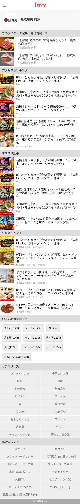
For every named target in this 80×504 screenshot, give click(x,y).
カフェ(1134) (53, 347)
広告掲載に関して (20, 471)
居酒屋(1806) (11, 337)
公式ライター (60, 471)
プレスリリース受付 (60, 464)
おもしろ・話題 (20, 419)
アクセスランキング (15, 70)
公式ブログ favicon (20, 487)
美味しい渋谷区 (60, 434)
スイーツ (60, 419)
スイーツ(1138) (31, 347)
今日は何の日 (60, 373)
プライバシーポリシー (20, 456)
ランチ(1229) (32, 337)
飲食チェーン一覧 (60, 479)
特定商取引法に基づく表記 (60, 456)
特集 (20, 381)
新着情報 (20, 388)
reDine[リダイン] (60, 487)
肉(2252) (53, 328)
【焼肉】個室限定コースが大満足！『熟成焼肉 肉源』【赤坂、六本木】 (47, 57)
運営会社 (20, 448)
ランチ (20, 411)
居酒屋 (20, 426)
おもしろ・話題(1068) (16, 357)
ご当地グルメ (60, 411)
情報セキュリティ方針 (20, 464)
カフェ (60, 426)
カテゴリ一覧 (10, 366)
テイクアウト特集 (20, 434)
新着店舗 (60, 388)
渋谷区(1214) (53, 337)
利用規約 (60, 448)
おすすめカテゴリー (15, 318)
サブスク (20, 396)
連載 (60, 381)
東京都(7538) (11, 328)
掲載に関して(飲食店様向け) (20, 494)
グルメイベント (20, 373)
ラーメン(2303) (33, 328)
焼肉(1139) (10, 347)
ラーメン (60, 396)
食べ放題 (60, 404)
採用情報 (20, 479)
